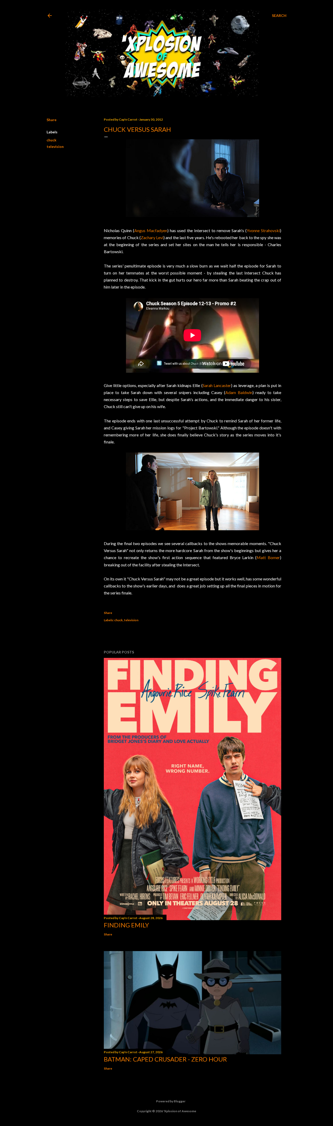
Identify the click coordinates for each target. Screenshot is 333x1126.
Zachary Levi (152, 237)
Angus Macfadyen (150, 230)
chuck (51, 140)
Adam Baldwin (238, 392)
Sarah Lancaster (217, 385)
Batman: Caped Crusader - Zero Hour (165, 1059)
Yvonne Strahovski (263, 230)
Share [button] (51, 119)
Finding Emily (126, 925)
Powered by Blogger (170, 1101)
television (55, 146)
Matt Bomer (268, 557)
